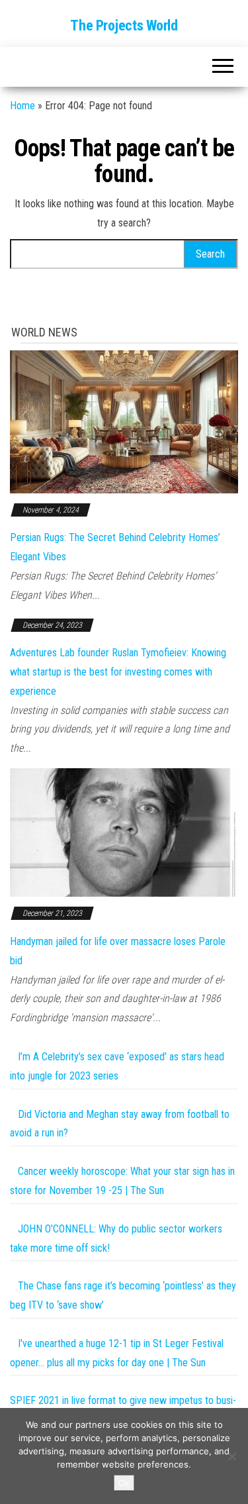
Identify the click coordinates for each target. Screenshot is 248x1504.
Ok (124, 1483)
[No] (231, 1456)
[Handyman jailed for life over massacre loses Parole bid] (124, 831)
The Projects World (123, 25)
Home (22, 105)
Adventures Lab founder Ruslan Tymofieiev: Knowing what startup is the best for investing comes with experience (118, 671)
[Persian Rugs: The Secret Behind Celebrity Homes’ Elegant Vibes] (124, 421)
